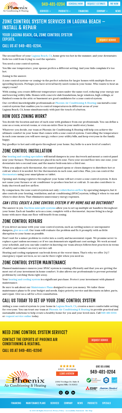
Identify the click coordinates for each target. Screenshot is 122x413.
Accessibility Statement (75, 411)
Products (63, 11)
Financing (83, 11)
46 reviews (71, 369)
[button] (50, 11)
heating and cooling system (24, 279)
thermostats (9, 174)
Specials (106, 403)
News (118, 11)
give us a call (20, 230)
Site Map (88, 411)
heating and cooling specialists (25, 156)
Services (44, 11)
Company (101, 11)
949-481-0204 (53, 4)
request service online (18, 316)
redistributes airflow (71, 190)
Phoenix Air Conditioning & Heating (75, 102)
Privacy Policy (58, 411)
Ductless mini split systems (40, 207)
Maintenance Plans (42, 287)
